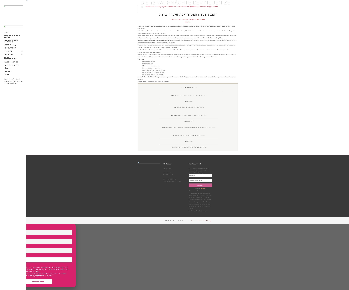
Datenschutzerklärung (10, 83)
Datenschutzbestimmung (199, 211)
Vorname (7, 228)
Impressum (18, 81)
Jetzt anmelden (38, 282)
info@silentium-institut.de (172, 181)
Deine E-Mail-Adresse (12, 246)
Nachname (8, 237)
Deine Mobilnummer (11, 256)
